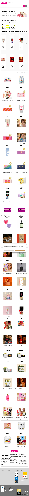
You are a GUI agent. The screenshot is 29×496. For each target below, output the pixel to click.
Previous (3, 44)
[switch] (2, 491)
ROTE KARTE (21, 345)
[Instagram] (24, 492)
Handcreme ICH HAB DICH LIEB (7, 316)
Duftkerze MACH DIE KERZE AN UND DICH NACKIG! (21, 388)
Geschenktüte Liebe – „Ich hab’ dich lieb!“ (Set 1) (21, 417)
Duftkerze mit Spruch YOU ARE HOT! (7, 388)
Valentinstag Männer (24, 31)
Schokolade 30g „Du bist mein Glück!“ (7, 172)
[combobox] (14, 2)
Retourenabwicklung (23, 480)
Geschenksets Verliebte (18, 31)
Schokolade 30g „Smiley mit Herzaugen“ (7, 114)
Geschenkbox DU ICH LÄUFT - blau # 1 (21, 446)
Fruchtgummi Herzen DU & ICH (21, 287)
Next (26, 44)
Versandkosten (27, 494)
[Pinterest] (22, 492)
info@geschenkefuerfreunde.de (11, 490)
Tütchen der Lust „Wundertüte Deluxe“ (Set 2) (21, 316)
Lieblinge (23, 3)
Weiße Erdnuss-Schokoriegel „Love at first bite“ (21, 201)
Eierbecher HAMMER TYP (7, 446)
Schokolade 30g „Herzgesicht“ (7, 143)
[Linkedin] (27, 492)
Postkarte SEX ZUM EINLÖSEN (12, 66)
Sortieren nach (18, 72)
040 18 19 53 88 (4, 490)
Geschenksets (7, 27)
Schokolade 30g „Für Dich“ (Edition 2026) (21, 100)
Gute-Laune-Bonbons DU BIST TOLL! (7, 273)
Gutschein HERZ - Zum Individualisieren (7, 345)
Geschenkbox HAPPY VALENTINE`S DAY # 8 (7, 417)
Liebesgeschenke (11, 31)
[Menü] (3, 486)
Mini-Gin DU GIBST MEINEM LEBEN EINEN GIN (21, 273)
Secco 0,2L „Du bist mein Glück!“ (21, 143)
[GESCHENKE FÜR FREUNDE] (4, 2)
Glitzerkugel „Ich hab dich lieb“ (7, 287)
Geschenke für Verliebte (5, 31)
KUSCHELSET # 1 (7, 374)
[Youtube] (25, 492)
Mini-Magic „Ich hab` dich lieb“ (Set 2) (21, 114)
